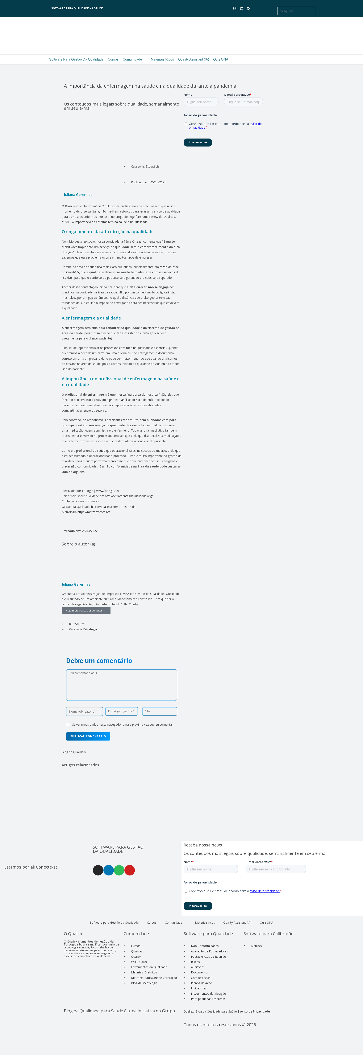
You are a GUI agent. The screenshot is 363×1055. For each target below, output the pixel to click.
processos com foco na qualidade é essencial (134, 348)
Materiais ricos (162, 59)
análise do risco (131, 400)
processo (116, 461)
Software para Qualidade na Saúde (77, 8)
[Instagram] (98, 870)
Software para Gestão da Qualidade (76, 59)
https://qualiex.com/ (104, 507)
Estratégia (90, 629)
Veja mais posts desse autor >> (86, 610)
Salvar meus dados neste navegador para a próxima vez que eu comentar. (123, 724)
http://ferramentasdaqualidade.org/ (129, 496)
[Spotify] (119, 870)
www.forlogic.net (107, 491)
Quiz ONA (220, 59)
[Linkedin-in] (108, 870)
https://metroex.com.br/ (94, 512)
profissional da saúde (90, 451)
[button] (297, 4)
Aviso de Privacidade (255, 1011)
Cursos (113, 59)
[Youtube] (255, 8)
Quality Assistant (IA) (193, 59)
